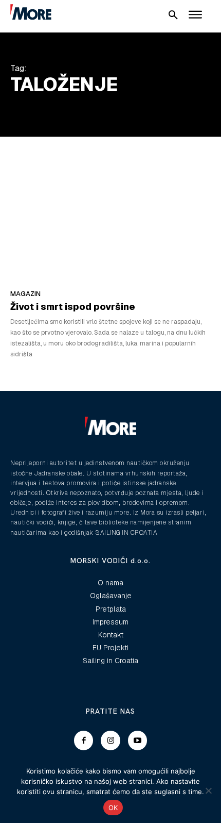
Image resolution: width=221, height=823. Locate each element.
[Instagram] (110, 740)
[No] (208, 790)
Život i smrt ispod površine (72, 306)
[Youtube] (138, 740)
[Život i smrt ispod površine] (110, 224)
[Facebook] (84, 740)
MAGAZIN (25, 293)
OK (113, 807)
